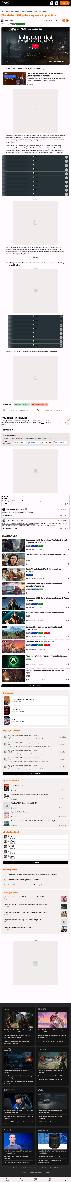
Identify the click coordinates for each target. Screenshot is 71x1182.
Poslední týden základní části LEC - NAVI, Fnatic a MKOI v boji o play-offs (18, 1111)
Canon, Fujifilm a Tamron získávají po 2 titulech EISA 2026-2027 (52, 1152)
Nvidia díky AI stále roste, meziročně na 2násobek (16, 1157)
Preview (4, 540)
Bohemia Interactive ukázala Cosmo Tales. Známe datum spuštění (17, 1042)
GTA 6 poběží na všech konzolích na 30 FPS (51, 1076)
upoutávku (48, 140)
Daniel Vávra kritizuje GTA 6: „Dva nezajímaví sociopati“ (43, 570)
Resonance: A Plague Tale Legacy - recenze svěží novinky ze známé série (17, 1036)
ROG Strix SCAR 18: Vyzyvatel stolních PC (50, 1041)
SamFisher (9, 520)
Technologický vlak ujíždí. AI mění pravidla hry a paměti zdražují (18, 1077)
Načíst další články (35, 686)
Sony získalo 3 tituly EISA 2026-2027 (49, 1156)
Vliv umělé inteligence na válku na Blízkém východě (16, 1071)
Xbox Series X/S (20, 24)
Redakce (31, 84)
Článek (5, 73)
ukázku (3, 424)
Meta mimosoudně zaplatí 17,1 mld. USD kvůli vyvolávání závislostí (18, 1152)
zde (42, 422)
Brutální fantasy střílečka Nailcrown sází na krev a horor (45, 671)
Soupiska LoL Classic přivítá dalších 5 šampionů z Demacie (18, 1123)
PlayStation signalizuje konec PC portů (50, 1079)
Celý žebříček (36, 862)
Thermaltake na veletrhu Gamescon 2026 (16, 1162)
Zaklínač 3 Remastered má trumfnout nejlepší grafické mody (44, 628)
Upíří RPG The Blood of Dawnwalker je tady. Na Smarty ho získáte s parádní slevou (18, 1031)
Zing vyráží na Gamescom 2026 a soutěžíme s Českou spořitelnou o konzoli (45, 74)
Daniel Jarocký (31, 549)
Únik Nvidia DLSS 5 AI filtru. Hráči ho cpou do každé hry (46, 555)
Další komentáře (35, 773)
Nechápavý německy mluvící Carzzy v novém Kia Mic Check (18, 1117)
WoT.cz (6, 906)
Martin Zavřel (9, 20)
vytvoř (49, 438)
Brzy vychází (8, 693)
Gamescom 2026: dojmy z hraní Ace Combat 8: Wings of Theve (47, 599)
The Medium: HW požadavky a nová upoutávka (34, 11)
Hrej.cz (6, 899)
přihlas (31, 438)
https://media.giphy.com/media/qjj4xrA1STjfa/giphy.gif (18, 523)
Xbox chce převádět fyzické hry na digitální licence (46, 656)
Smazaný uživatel (11, 509)
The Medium (9, 11)
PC (12, 24)
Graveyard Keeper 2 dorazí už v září (40, 641)
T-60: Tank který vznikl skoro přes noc (17, 927)
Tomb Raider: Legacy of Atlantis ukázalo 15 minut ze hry (51, 1071)
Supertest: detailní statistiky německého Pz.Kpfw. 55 (22, 920)
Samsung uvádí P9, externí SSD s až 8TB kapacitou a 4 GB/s (50, 1161)
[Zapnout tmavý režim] (56, 3)
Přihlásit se (64, 3)
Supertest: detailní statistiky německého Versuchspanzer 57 (25, 904)
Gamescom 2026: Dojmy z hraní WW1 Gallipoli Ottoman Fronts (25, 912)
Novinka (17, 11)
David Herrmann (32, 564)
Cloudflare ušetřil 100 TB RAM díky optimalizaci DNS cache (18, 1082)
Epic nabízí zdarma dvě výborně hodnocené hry (45, 612)
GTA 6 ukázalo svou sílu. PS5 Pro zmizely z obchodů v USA (24, 897)
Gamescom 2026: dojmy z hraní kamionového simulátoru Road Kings (44, 584)
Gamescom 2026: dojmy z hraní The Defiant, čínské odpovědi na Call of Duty (46, 541)
